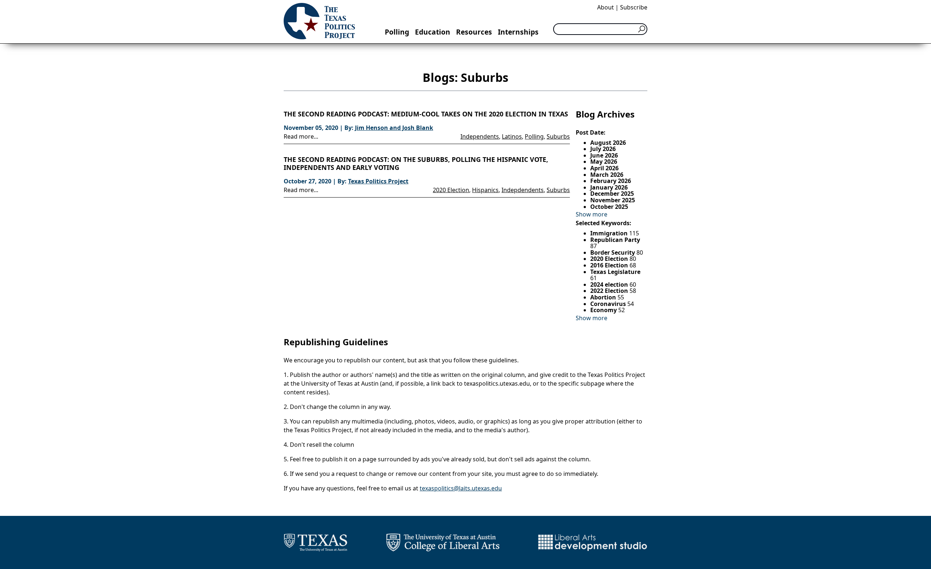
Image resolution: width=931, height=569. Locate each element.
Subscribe (633, 7)
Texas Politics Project (378, 181)
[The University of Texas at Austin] (315, 542)
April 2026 (604, 168)
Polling (397, 32)
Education (432, 32)
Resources (474, 32)
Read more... (301, 136)
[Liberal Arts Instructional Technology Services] (592, 542)
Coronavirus (608, 304)
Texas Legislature (615, 272)
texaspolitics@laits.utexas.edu (461, 488)
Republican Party (615, 240)
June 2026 (604, 155)
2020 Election (451, 190)
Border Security (613, 252)
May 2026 (603, 162)
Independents (479, 136)
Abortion (604, 297)
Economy (604, 310)
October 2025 (609, 207)
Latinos (512, 136)
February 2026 (610, 181)
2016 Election (610, 265)
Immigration (609, 233)
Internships (518, 32)
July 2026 (603, 149)
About (605, 7)
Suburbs (558, 136)
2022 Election (610, 291)
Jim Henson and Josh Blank (394, 128)
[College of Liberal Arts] (442, 542)
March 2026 (606, 175)
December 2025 (612, 194)
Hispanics (485, 190)
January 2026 (609, 187)
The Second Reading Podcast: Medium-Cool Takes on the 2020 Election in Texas (426, 114)
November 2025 (612, 200)
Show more (591, 214)
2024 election (610, 284)
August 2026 (608, 143)
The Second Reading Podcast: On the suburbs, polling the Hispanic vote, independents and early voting (416, 163)
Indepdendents (523, 190)
